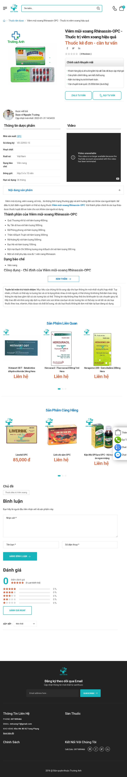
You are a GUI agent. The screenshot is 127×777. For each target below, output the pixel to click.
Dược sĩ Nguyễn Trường (27, 115)
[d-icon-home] (4, 20)
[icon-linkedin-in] (79, 48)
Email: (6, 724)
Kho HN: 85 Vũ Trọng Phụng (26, 729)
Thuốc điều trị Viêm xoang (16, 492)
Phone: (6, 719)
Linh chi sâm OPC (61, 455)
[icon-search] (98, 8)
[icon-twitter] (73, 48)
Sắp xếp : (7, 624)
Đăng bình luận (18, 556)
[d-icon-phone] (114, 8)
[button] (59, 388)
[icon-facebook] (67, 48)
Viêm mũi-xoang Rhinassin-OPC (68, 205)
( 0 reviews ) (85, 54)
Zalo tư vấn (78, 95)
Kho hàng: (8, 729)
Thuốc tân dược (16, 20)
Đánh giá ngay (17, 610)
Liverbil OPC (22, 455)
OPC (19, 136)
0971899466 (16, 719)
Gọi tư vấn (109, 95)
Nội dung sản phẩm (20, 190)
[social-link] (90, 749)
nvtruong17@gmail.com (21, 724)
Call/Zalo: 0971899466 (75, 749)
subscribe (88, 693)
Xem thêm (62, 279)
